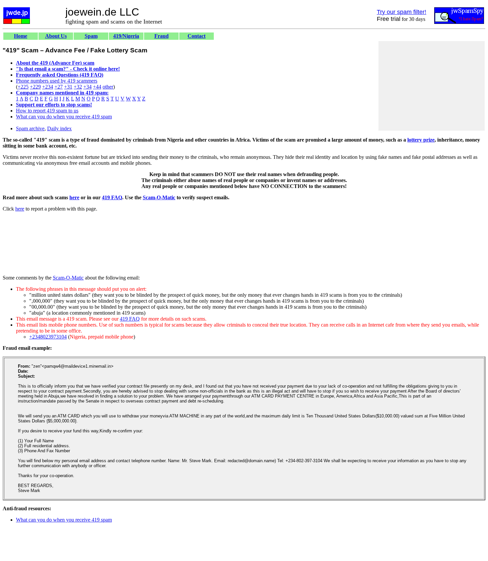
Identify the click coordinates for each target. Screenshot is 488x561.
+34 (87, 87)
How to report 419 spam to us (47, 110)
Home (20, 36)
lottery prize (421, 140)
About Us (56, 36)
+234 (47, 87)
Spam (91, 36)
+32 (78, 87)
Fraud (161, 36)
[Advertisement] (431, 85)
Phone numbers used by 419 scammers (56, 81)
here (74, 197)
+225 (23, 87)
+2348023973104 (48, 337)
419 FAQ (112, 197)
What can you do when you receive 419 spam (64, 116)
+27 (58, 87)
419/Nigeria (126, 36)
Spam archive (30, 128)
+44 (97, 87)
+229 (35, 87)
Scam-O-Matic (159, 197)
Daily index (59, 128)
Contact (196, 36)
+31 (68, 87)
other (108, 87)
